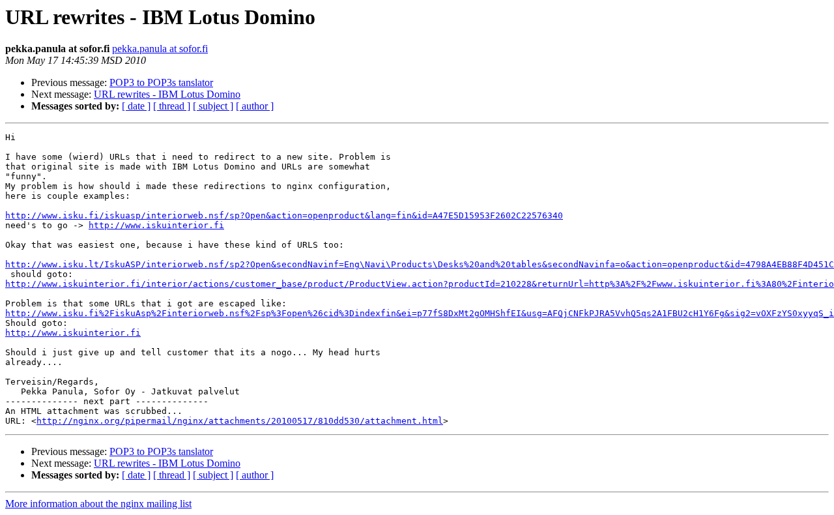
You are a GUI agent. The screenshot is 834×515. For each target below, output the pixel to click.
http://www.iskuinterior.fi (156, 225)
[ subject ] (213, 105)
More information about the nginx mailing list (98, 503)
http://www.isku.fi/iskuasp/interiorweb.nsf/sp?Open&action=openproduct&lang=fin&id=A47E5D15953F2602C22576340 (284, 215)
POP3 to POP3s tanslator (161, 82)
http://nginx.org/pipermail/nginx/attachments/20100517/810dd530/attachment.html (239, 421)
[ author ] (255, 105)
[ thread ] (171, 105)
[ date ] (136, 105)
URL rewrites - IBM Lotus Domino (167, 94)
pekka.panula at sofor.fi (160, 48)
